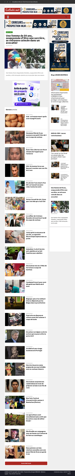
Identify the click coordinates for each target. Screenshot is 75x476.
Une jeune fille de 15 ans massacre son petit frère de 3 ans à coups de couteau (36, 135)
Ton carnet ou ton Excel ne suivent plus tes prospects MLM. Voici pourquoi (59, 156)
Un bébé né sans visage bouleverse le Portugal (34, 350)
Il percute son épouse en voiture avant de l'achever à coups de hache (36, 317)
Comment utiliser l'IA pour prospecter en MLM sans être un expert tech (65, 166)
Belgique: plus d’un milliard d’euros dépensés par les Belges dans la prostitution (35, 301)
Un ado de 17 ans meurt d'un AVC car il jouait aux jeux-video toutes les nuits (36, 185)
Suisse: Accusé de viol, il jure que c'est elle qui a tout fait (36, 200)
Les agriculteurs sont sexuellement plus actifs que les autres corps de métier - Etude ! (36, 418)
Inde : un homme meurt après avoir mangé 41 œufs (36, 118)
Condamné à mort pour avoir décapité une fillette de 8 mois (36, 284)
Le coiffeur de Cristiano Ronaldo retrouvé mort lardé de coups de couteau (36, 218)
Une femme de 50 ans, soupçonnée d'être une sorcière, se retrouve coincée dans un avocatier (25, 39)
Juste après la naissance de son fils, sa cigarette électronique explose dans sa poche (36, 236)
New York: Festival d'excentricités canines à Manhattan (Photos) (35, 400)
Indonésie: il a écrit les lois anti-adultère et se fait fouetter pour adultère (35, 251)
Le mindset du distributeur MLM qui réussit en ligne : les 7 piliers (65, 177)
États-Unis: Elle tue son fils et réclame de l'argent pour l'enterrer (36, 152)
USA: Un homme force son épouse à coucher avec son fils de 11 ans (36, 168)
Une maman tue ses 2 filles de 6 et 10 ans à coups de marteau (36, 268)
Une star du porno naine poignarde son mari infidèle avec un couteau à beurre (36, 367)
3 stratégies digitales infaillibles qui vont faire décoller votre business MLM (64, 110)
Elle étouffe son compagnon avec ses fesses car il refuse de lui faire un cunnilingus (36, 433)
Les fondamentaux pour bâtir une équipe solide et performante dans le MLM (64, 122)
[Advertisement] (62, 239)
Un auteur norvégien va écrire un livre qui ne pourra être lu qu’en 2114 (36, 334)
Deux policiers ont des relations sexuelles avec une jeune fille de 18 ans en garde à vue (36, 451)
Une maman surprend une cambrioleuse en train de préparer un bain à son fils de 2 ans (36, 385)
